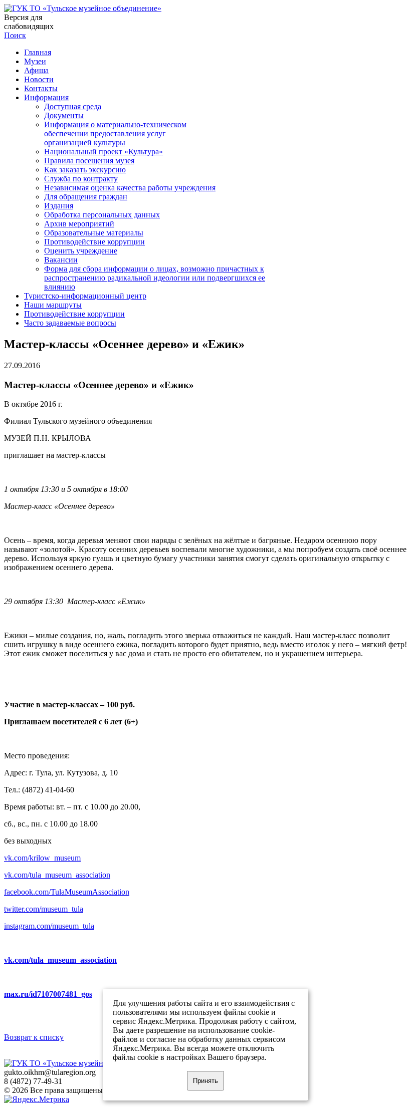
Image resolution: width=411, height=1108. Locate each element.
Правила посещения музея (89, 160)
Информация (46, 97)
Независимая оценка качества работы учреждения (130, 187)
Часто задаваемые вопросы (70, 323)
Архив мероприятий (79, 223)
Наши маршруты (53, 305)
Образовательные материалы (93, 232)
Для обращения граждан (85, 196)
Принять (205, 1080)
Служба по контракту (81, 178)
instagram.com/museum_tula (49, 926)
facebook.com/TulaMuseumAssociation (66, 892)
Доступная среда (72, 106)
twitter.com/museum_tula (43, 909)
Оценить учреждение (80, 250)
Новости (39, 79)
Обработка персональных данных (102, 214)
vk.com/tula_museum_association (57, 875)
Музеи (35, 61)
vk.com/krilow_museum (42, 858)
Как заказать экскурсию (85, 169)
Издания (58, 205)
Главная (37, 52)
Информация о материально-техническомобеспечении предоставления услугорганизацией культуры (115, 133)
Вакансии (61, 259)
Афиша (36, 70)
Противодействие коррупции (94, 241)
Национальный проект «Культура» (103, 151)
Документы (64, 115)
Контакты (41, 88)
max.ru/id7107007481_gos (48, 994)
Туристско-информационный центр (85, 296)
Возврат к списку (34, 1037)
